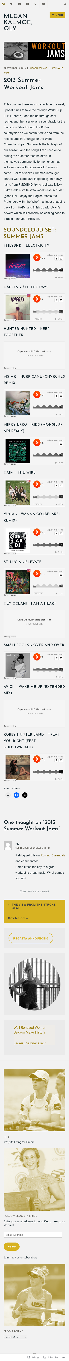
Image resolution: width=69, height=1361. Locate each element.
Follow (12, 1246)
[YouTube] (44, 3)
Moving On (16, 918)
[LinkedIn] (19, 3)
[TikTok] (36, 3)
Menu (59, 15)
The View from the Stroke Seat (34, 906)
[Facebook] (27, 3)
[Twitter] (11, 3)
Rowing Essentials (53, 855)
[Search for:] (65, 4)
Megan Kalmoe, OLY (18, 23)
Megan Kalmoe (38, 68)
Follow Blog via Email (20, 1216)
